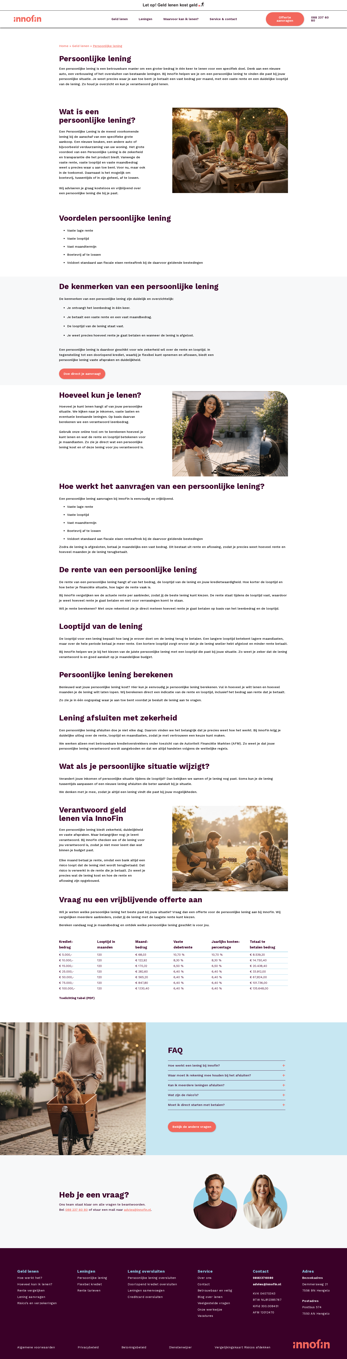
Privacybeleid (88, 1347)
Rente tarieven (88, 1290)
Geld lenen (80, 46)
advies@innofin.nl (137, 1210)
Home (63, 46)
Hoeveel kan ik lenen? (34, 1284)
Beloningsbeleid (133, 1347)
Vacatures (205, 1316)
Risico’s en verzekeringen (37, 1303)
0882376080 (263, 1278)
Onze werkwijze (210, 1309)
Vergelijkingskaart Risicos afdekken (242, 1347)
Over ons (205, 1278)
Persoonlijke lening (92, 1278)
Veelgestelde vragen (214, 1303)
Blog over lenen (210, 1297)
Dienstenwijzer (180, 1347)
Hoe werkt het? (29, 1278)
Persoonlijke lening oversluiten (152, 1278)
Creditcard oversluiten (145, 1297)
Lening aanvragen (31, 1297)
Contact (204, 1284)
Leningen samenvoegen (146, 1290)
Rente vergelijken (31, 1290)
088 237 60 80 (320, 19)
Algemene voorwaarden (36, 1347)
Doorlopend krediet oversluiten (152, 1284)
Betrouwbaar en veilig (215, 1290)
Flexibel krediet (89, 1284)
